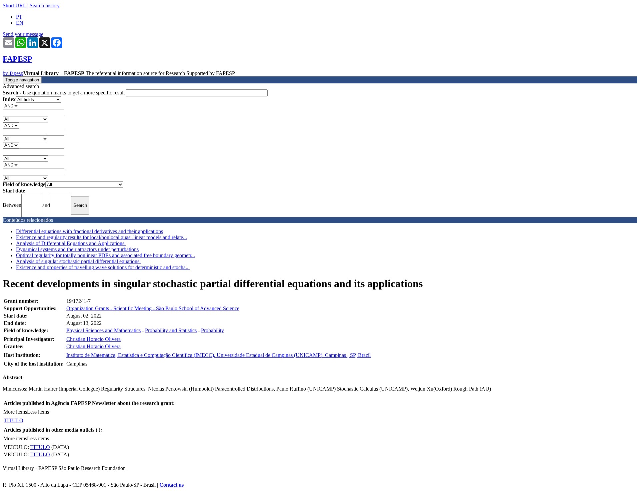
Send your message (23, 34)
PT (19, 17)
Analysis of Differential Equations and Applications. (71, 243)
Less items (38, 412)
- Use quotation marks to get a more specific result (64, 92)
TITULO (13, 420)
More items (15, 412)
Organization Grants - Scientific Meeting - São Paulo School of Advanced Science (152, 308)
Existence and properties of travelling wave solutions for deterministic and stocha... (103, 267)
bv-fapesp (13, 73)
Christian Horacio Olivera (93, 339)
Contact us (171, 485)
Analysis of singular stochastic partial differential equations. (78, 261)
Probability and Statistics (171, 330)
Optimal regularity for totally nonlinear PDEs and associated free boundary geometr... (105, 255)
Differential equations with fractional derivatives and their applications (89, 231)
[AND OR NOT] (11, 105)
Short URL (14, 5)
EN (19, 23)
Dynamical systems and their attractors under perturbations (77, 249)
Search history (45, 5)
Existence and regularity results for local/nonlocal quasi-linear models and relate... (101, 237)
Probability (212, 330)
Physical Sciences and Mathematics (103, 330)
